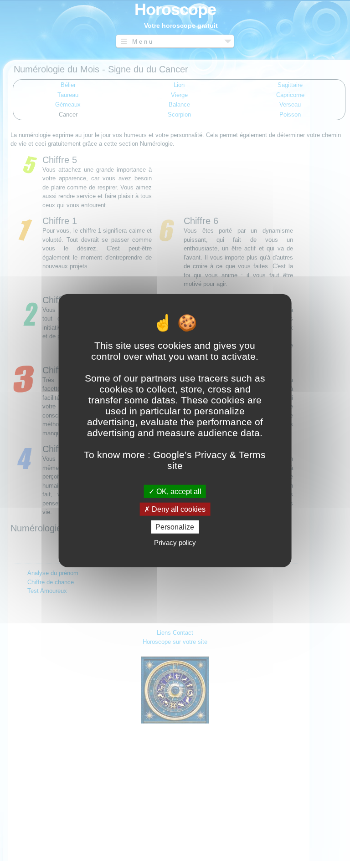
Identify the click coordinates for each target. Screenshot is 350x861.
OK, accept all (177, 491)
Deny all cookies (178, 509)
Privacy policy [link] (175, 542)
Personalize (174, 527)
